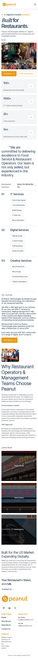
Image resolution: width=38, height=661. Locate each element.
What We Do (6, 625)
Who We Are (6, 621)
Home (3, 617)
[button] (35, 4)
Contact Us (5, 629)
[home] (9, 4)
